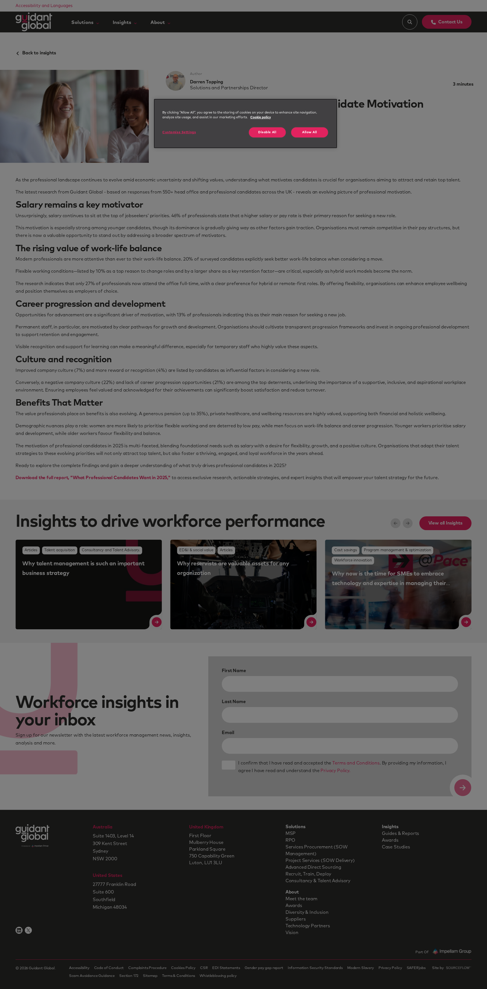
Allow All (309, 132)
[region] (245, 123)
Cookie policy (260, 117)
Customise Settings (179, 132)
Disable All (267, 132)
